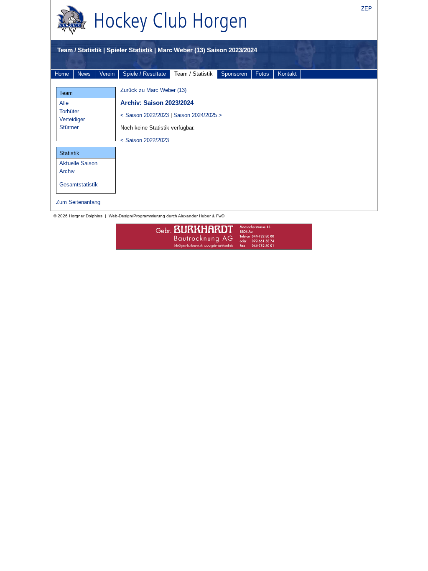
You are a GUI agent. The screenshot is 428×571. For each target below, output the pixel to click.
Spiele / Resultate (144, 74)
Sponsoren (234, 74)
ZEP (366, 8)
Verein (107, 74)
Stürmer (69, 127)
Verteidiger (72, 119)
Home (62, 74)
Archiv (67, 171)
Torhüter (69, 111)
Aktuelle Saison (78, 163)
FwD (220, 216)
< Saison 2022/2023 (144, 115)
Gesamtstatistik (78, 184)
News (84, 74)
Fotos (262, 74)
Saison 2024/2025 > (197, 115)
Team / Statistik (193, 74)
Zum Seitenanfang (78, 202)
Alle (64, 103)
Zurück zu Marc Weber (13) (153, 90)
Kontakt (287, 74)
